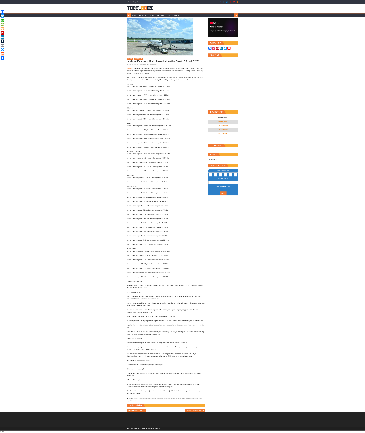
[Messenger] (2, 49)
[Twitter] (2, 16)
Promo (141, 15)
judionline (182, 398)
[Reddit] (2, 54)
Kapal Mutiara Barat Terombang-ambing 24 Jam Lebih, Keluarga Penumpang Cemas (137, 411)
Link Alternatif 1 (223, 122)
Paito (151, 15)
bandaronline (146, 398)
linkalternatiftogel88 (192, 398)
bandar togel (138, 398)
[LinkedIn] (2, 37)
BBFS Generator (174, 15)
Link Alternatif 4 (223, 134)
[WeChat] (2, 24)
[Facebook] (2, 12)
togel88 (129, 68)
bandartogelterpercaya (171, 398)
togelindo (135, 401)
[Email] (2, 45)
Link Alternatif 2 (223, 126)
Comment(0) (153, 65)
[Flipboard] (2, 33)
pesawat (130, 58)
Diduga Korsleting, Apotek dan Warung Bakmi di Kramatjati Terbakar (196, 411)
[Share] (2, 58)
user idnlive (142, 65)
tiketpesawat (138, 58)
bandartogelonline (157, 398)
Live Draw (160, 15)
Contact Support (133, 2)
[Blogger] (2, 29)
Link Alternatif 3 (223, 130)
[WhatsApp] (2, 20)
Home (134, 15)
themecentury (155, 429)
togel (200, 398)
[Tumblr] (2, 41)
